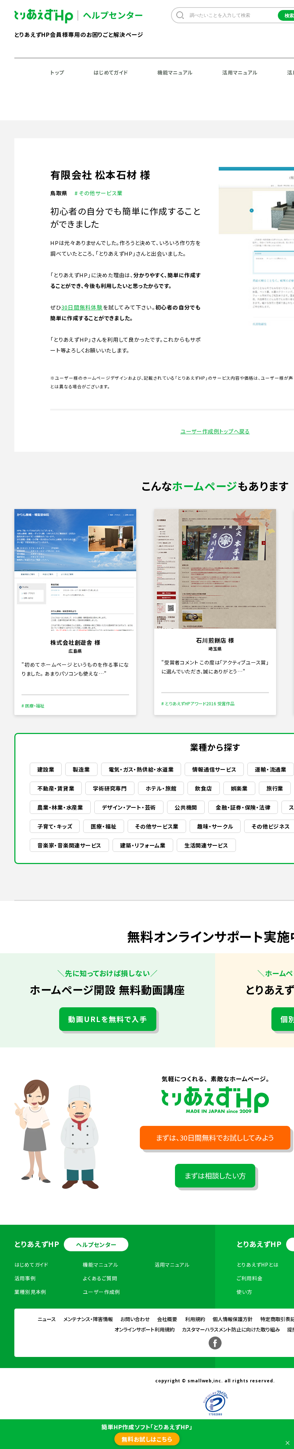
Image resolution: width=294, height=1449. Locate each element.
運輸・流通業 (270, 769)
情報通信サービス (214, 769)
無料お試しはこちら (147, 1439)
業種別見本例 (30, 1291)
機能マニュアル (175, 72)
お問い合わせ (135, 1319)
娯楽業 (239, 788)
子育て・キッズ (54, 826)
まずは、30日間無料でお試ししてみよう (215, 1137)
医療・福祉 (104, 826)
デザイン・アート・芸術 (129, 807)
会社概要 (167, 1319)
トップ (57, 72)
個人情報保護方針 (233, 1319)
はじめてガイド (111, 72)
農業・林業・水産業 (60, 807)
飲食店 (203, 788)
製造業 (81, 769)
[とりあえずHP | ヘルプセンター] (49, 16)
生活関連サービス (206, 845)
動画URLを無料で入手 (107, 1019)
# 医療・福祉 (33, 705)
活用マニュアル (240, 72)
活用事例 (25, 1278)
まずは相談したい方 (215, 1175)
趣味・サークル (215, 826)
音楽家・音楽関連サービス (69, 845)
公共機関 (186, 807)
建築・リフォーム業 (143, 845)
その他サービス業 (157, 826)
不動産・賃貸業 (55, 788)
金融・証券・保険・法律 (243, 807)
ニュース (47, 1319)
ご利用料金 (250, 1278)
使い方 (244, 1291)
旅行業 (274, 788)
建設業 (45, 769)
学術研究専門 (110, 788)
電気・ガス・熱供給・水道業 (141, 769)
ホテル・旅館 (161, 788)
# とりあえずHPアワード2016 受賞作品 (197, 703)
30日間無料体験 (82, 307)
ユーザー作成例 (101, 1291)
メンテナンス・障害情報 (88, 1319)
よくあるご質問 (100, 1278)
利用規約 (195, 1319)
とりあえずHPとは (258, 1264)
